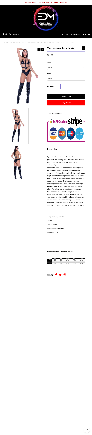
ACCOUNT (66, 34)
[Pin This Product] (64, 275)
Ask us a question (55, 113)
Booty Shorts (16, 42)
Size (49, 62)
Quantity (50, 86)
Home (6, 42)
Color (49, 73)
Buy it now (66, 103)
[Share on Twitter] (60, 275)
